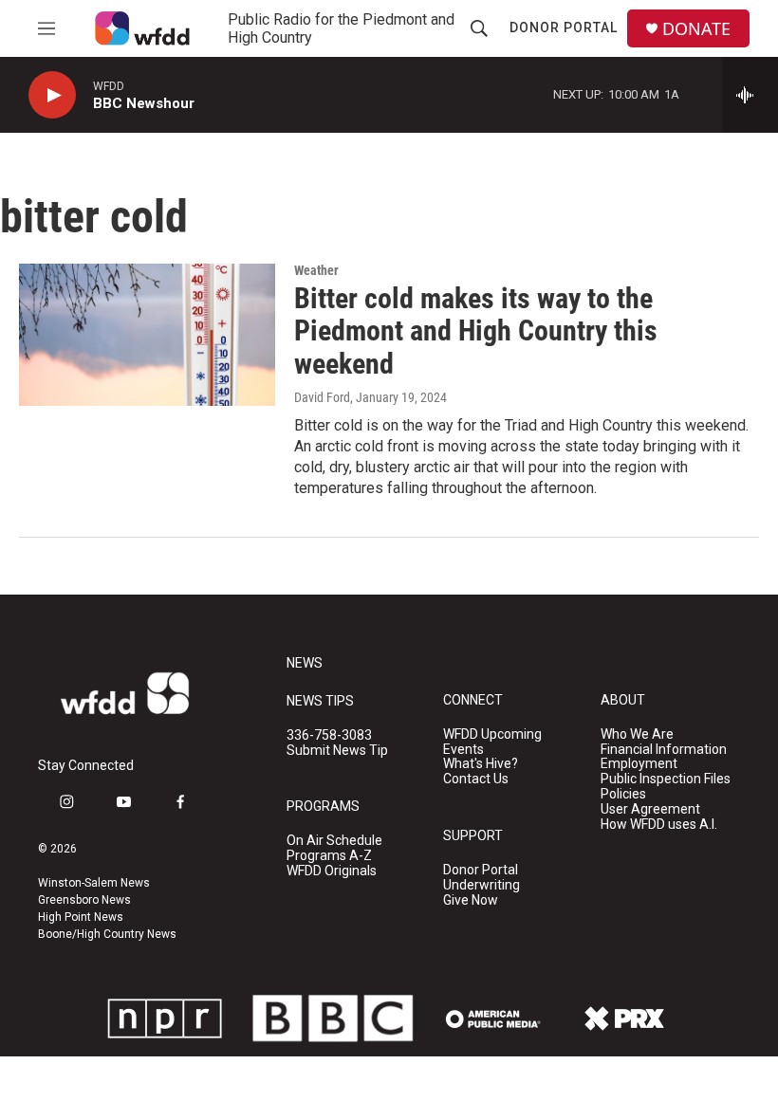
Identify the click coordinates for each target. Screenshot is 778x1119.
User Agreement (650, 809)
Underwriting (481, 885)
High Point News (80, 917)
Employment (639, 764)
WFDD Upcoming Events (492, 742)
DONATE (696, 29)
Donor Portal (563, 27)
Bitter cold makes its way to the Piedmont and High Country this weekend (476, 331)
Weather (316, 270)
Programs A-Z (329, 856)
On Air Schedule (334, 841)
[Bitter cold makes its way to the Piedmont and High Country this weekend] (147, 335)
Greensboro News (84, 900)
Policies (623, 794)
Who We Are (637, 734)
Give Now (470, 900)
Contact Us (476, 779)
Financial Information (664, 750)
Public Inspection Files (666, 779)
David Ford (322, 397)
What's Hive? (480, 764)
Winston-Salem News (94, 883)
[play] (52, 95)
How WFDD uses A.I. (659, 824)
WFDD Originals (332, 871)
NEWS (305, 663)
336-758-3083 (329, 735)
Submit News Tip (337, 750)
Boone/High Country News (107, 934)
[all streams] (750, 95)
